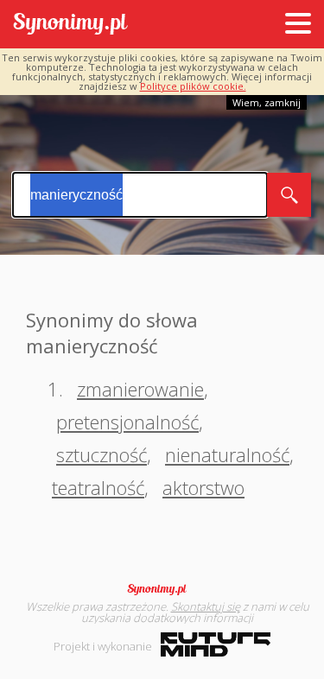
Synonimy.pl (70, 24)
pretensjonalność (127, 422)
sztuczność (101, 454)
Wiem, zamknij (266, 102)
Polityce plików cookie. (193, 85)
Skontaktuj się (205, 606)
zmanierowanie (140, 389)
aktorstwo (203, 487)
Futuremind (215, 644)
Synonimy (162, 589)
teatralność (98, 487)
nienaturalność (227, 454)
